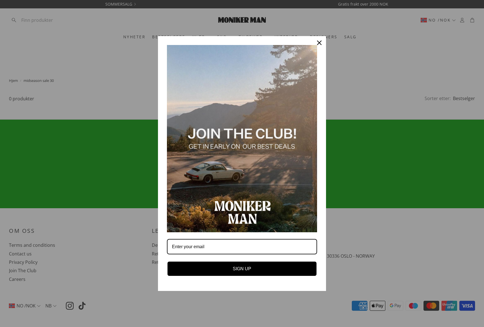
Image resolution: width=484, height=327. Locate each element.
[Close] (319, 42)
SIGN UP (242, 268)
